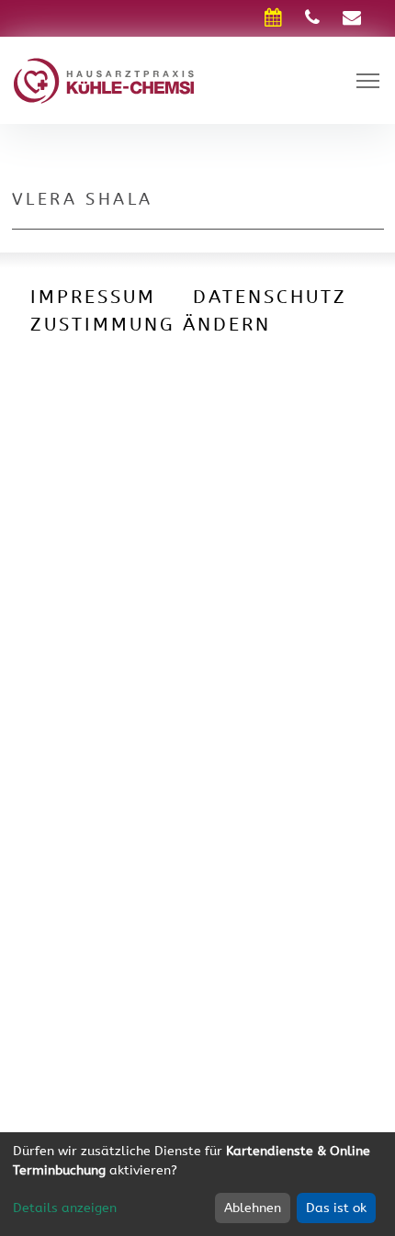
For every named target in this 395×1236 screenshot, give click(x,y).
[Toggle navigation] (367, 81)
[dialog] (197, 1184)
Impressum (93, 297)
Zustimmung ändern (150, 324)
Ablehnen (252, 1208)
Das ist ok (336, 1208)
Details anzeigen (65, 1208)
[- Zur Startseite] (104, 79)
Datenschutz (270, 297)
